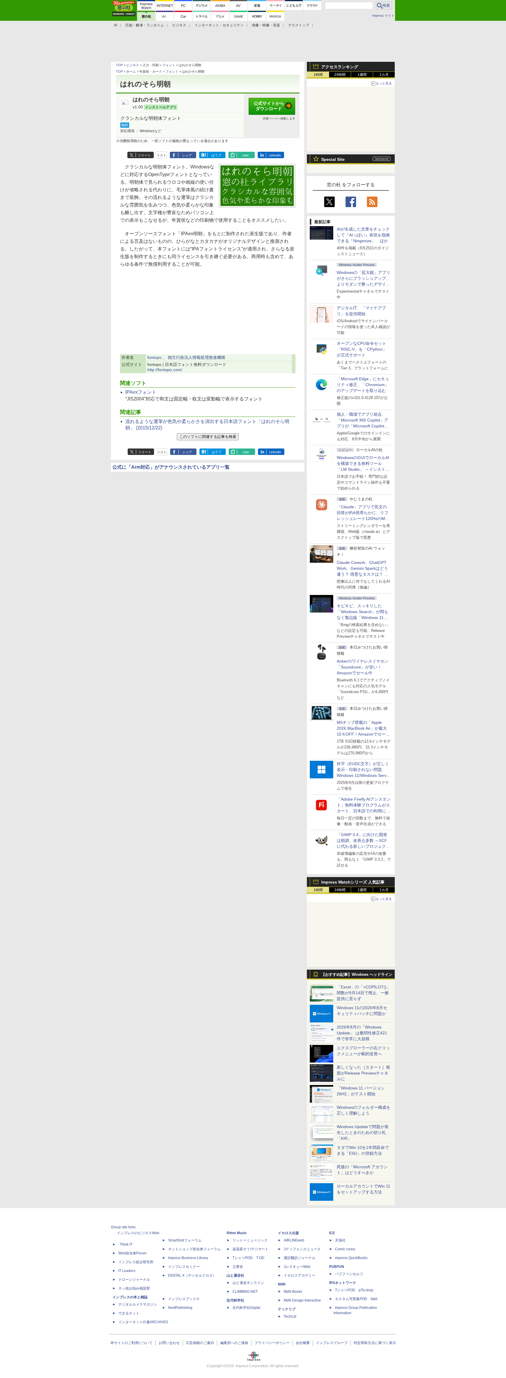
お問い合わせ (169, 1343)
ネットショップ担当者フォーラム (194, 1249)
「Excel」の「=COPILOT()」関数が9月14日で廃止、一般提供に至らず (364, 993)
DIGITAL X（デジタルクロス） (192, 1275)
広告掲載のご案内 (200, 1343)
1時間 (318, 75)
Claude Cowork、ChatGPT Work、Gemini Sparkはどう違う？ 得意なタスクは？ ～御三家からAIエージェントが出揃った (363, 574)
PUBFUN (336, 1267)
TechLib (290, 1316)
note (245, 155)
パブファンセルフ (349, 1274)
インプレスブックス (184, 1299)
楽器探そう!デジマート (251, 1249)
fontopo (154, 357)
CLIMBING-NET (245, 1292)
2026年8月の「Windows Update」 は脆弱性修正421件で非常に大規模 (362, 1033)
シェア (187, 155)
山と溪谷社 (235, 1275)
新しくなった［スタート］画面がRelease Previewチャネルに (363, 1073)
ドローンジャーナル (134, 1280)
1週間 (362, 75)
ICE (332, 1233)
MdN (282, 1284)
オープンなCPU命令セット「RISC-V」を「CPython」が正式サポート (362, 349)
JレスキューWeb (297, 1267)
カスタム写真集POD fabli (356, 1299)
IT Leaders (126, 1271)
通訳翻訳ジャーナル (299, 1258)
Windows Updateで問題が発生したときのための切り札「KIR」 (363, 1132)
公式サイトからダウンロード (269, 106)
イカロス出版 (288, 1233)
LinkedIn (275, 155)
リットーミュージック (250, 1240)
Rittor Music (237, 1233)
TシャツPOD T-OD (248, 1258)
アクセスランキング (339, 66)
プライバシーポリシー (272, 1343)
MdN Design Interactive (302, 1300)
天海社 (340, 1240)
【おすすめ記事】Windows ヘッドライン (356, 975)
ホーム (131, 71)
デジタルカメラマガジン (137, 1304)
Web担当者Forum (132, 1253)
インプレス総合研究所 (135, 1262)
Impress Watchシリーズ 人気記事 (352, 882)
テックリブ (286, 1309)
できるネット (128, 1313)
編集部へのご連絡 (234, 1343)
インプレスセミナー (184, 1267)
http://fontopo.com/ (164, 369)
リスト (161, 155)
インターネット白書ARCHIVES (143, 1322)
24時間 (340, 75)
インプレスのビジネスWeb (138, 1233)
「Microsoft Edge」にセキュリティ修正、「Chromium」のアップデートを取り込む (363, 384)
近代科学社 (235, 1300)
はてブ (216, 155)
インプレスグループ (332, 1343)
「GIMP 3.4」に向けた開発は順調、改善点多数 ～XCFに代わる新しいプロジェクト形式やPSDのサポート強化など (363, 846)
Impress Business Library (188, 1258)
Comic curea (345, 1249)
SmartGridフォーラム (185, 1240)
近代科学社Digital (246, 1308)
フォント (168, 65)
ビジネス (132, 65)
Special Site (333, 159)
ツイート (144, 155)
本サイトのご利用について (131, 1343)
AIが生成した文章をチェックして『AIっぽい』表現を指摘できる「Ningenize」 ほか (363, 235)
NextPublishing (180, 1308)
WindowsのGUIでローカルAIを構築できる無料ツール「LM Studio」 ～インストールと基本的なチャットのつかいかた (363, 469)
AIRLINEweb (294, 1240)
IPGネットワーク (342, 1283)
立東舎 (238, 1267)
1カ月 (384, 75)
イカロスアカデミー (299, 1275)
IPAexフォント (140, 392)
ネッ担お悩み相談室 (134, 1288)
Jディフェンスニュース (302, 1249)
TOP (119, 65)
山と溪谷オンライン (248, 1283)
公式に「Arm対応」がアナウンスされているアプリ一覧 (171, 467)
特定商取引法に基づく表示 (375, 1343)
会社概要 (303, 1343)
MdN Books (293, 1292)
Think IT (126, 1244)
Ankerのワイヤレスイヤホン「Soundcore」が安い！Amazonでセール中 (363, 667)
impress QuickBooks (351, 1258)
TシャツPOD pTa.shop (354, 1290)
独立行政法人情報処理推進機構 (196, 357)
